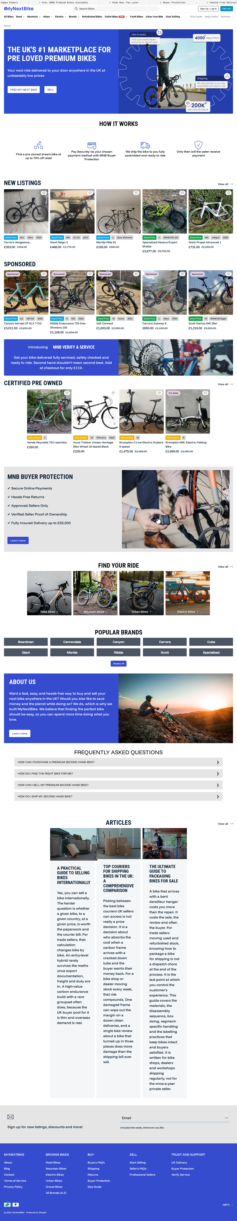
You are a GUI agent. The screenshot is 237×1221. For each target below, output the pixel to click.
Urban (46, 16)
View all (223, 184)
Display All (118, 663)
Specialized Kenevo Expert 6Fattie (159, 244)
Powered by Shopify (36, 1212)
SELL (50, 89)
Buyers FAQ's (96, 1162)
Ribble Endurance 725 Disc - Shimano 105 (68, 325)
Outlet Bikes (114, 16)
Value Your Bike (154, 16)
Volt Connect (104, 323)
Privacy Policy (13, 1186)
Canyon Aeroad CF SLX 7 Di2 (23, 323)
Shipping (93, 1168)
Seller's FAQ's (138, 1168)
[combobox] (115, 8)
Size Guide (196, 16)
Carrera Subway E (154, 323)
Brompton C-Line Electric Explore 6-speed (141, 444)
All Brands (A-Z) (56, 1192)
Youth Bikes (136, 16)
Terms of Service (15, 1180)
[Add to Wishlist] (44, 193)
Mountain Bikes (56, 1168)
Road (19, 16)
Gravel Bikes (54, 1186)
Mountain (32, 16)
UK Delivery (179, 1162)
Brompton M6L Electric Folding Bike (186, 444)
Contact (9, 1174)
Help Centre (211, 16)
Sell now (226, 8)
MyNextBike (18, 1212)
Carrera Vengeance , (17, 242)
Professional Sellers (142, 1174)
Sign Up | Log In (208, 8)
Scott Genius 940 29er (203, 323)
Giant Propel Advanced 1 (205, 242)
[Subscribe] (226, 1118)
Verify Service (180, 1174)
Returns (93, 1174)
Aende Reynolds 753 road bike (47, 442)
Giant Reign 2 (59, 242)
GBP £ (226, 1204)
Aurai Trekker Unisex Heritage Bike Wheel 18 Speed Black (93, 444)
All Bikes (9, 16)
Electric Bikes (55, 1174)
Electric (59, 16)
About (7, 25)
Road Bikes (53, 1162)
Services (226, 16)
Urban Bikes (54, 1180)
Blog (7, 1168)
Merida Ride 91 (106, 242)
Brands (73, 16)
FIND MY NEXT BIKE (23, 89)
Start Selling (173, 16)
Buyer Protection (99, 1180)
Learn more (18, 540)
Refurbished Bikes (92, 16)
